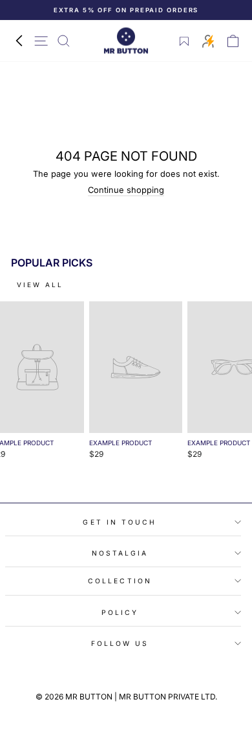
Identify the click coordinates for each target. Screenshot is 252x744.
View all (40, 284)
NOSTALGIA (120, 553)
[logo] (126, 41)
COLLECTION (120, 581)
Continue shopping (126, 190)
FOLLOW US (120, 643)
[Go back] (18, 41)
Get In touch (119, 522)
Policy (120, 612)
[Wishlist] (184, 41)
